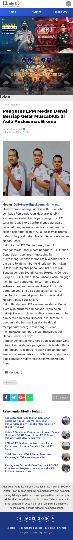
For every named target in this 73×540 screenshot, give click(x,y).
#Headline (10, 382)
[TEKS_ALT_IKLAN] (36, 74)
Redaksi (11, 528)
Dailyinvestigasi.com (29, 204)
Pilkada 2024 (61, 11)
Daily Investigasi (45, 532)
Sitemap (62, 528)
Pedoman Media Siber (30, 528)
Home (12, 11)
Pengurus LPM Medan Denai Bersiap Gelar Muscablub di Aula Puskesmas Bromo (35, 116)
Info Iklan (49, 528)
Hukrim (36, 11)
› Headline (15, 104)
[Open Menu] (68, 4)
